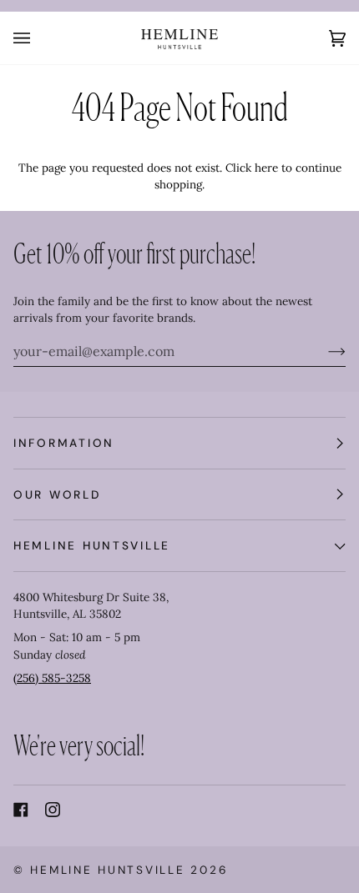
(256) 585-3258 (52, 677)
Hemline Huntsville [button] (91, 545)
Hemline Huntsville (107, 869)
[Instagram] (52, 809)
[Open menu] (38, 38)
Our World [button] (57, 494)
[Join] (323, 351)
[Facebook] (20, 809)
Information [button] (63, 442)
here (266, 167)
